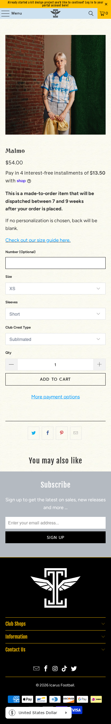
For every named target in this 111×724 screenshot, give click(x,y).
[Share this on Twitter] (33, 433)
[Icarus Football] (55, 13)
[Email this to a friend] (76, 433)
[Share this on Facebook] (47, 433)
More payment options (55, 397)
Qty (8, 353)
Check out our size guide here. (38, 240)
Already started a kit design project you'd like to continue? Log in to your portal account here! (55, 4)
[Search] (91, 13)
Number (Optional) (20, 252)
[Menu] (3, 13)
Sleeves (11, 302)
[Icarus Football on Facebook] (46, 669)
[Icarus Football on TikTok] (65, 669)
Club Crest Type (18, 327)
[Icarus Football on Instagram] (55, 669)
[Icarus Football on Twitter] (74, 669)
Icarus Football (61, 685)
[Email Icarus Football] (37, 669)
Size (8, 277)
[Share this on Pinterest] (61, 433)
